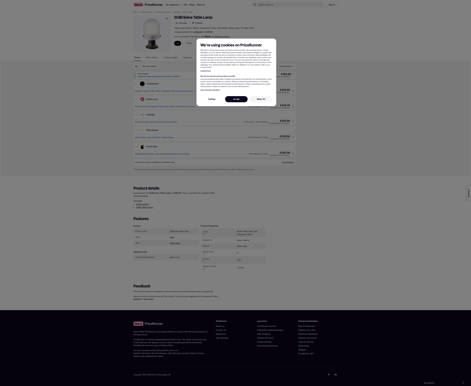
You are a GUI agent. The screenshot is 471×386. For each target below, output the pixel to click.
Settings (211, 99)
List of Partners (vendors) (210, 90)
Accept (236, 99)
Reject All (261, 99)
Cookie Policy (205, 71)
